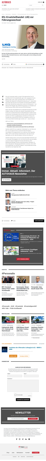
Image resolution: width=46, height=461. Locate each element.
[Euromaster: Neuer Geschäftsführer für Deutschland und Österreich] (23, 279)
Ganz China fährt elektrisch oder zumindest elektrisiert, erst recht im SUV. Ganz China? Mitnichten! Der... (8, 334)
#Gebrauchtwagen (39, 284)
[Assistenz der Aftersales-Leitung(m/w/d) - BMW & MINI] (4, 349)
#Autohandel (38, 325)
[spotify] (29, 439)
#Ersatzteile (19, 306)
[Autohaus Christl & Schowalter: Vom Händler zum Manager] (37, 320)
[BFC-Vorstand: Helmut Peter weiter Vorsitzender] (8, 279)
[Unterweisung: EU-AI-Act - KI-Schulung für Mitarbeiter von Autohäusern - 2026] (11, 237)
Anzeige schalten (24, 356)
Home (3, 14)
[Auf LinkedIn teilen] (2, 102)
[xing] (22, 439)
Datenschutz (23, 456)
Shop (8, 452)
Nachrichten (8, 14)
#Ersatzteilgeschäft (30, 306)
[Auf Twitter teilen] (2, 99)
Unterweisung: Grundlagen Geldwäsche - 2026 (29, 250)
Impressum (14, 456)
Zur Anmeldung (6, 179)
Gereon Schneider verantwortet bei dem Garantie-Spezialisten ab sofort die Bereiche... (37, 294)
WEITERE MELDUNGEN (8, 299)
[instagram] (19, 439)
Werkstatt (14, 14)
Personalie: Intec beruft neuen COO (37, 288)
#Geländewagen (10, 325)
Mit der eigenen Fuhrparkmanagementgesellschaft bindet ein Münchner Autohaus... (37, 334)
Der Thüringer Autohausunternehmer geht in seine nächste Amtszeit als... (7, 294)
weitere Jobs (13, 356)
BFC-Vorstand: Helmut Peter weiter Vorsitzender (8, 288)
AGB (18, 456)
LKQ (8, 96)
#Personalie (8, 273)
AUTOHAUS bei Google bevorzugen (34, 64)
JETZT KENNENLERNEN (23, 259)
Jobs (13, 452)
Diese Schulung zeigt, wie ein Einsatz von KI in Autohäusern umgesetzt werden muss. (31, 242)
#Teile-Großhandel (16, 308)
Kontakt (27, 452)
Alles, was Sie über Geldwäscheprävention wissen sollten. (31, 253)
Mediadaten (20, 452)
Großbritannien (18, 115)
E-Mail (8, 373)
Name (25, 373)
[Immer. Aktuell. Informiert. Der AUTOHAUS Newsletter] (14, 161)
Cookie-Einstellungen (29, 456)
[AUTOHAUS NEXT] (9, 230)
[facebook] (16, 439)
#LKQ (12, 306)
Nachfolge (25, 105)
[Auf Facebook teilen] (2, 96)
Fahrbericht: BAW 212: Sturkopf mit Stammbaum (7, 329)
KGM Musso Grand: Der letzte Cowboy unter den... (23, 329)
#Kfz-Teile (5, 308)
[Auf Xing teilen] (2, 104)
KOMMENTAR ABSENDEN (23, 399)
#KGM (23, 325)
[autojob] (41, 343)
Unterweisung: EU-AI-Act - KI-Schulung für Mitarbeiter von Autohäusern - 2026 (30, 237)
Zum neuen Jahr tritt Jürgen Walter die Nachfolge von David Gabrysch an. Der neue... (22, 294)
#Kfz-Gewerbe (9, 284)
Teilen (14, 64)
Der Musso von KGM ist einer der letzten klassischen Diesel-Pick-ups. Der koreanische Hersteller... (23, 334)
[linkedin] (26, 439)
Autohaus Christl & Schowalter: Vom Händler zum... (37, 329)
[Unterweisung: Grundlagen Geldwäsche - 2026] (11, 250)
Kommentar (9, 378)
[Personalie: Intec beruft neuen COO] (37, 279)
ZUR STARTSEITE (39, 220)
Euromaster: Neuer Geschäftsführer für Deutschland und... (23, 288)
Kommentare (6, 64)
